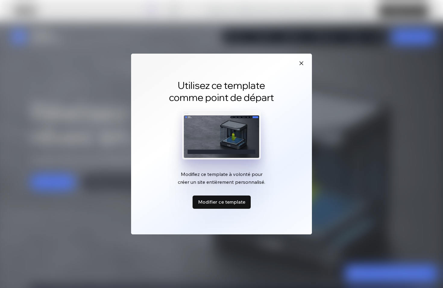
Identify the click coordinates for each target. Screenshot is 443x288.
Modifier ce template (221, 202)
